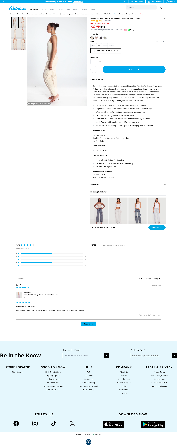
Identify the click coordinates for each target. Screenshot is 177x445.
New (18, 14)
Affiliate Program (124, 382)
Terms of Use (159, 379)
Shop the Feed (124, 379)
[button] (155, 7)
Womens (34, 9)
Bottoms (55, 14)
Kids (61, 9)
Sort (140, 278)
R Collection (108, 14)
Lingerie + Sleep (124, 14)
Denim (48, 14)
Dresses (30, 14)
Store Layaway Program (53, 386)
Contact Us (88, 379)
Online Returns (53, 379)
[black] (100, 37)
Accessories (72, 9)
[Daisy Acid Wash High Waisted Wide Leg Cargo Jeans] (165, 18)
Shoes (53, 9)
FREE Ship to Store (53, 372)
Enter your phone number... (146, 355)
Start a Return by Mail (88, 386)
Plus (44, 9)
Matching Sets (39, 14)
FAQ (88, 372)
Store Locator (17, 372)
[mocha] (96, 37)
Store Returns (53, 382)
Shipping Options (53, 375)
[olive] (105, 37)
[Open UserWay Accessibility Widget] (88, 442)
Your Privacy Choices (159, 375)
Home (84, 9)
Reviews (124, 375)
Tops (23, 14)
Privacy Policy (159, 372)
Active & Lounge (96, 14)
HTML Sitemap (88, 390)
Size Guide (88, 375)
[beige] (92, 37)
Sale (93, 9)
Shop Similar (157, 227)
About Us (124, 372)
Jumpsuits (70, 14)
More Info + (80, 1)
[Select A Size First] (93, 69)
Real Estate (123, 390)
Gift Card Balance (53, 390)
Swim (115, 14)
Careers (124, 393)
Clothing (12, 14)
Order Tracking (88, 382)
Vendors (123, 386)
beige (95, 34)
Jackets (62, 14)
